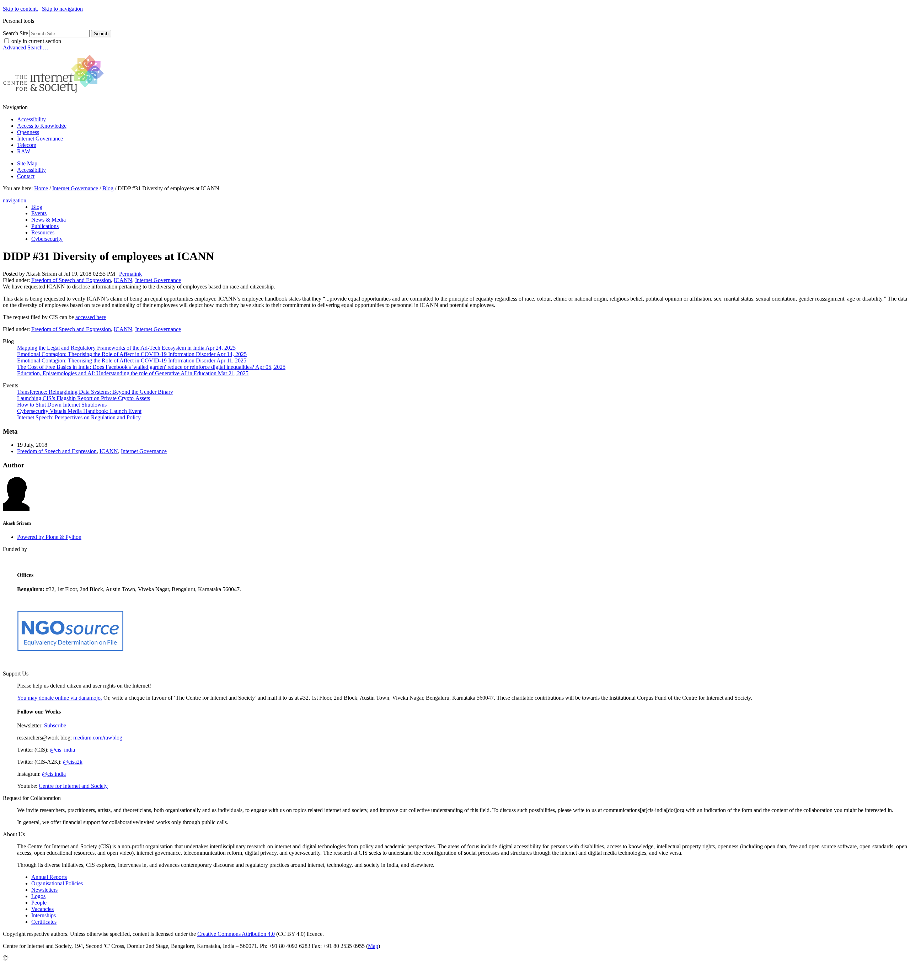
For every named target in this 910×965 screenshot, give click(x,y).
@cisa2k (72, 762)
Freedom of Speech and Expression (71, 280)
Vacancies (42, 909)
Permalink (130, 274)
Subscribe (55, 725)
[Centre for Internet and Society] (55, 95)
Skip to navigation (62, 9)
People (39, 903)
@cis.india (54, 774)
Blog (107, 188)
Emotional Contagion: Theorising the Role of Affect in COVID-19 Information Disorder (132, 354)
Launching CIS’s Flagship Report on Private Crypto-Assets (83, 398)
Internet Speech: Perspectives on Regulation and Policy (79, 417)
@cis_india (62, 750)
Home (41, 188)
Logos (38, 896)
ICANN (123, 280)
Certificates (44, 922)
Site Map (27, 163)
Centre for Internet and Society (73, 786)
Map (373, 946)
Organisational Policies (57, 883)
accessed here (90, 317)
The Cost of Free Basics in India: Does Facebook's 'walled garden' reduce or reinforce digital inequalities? (151, 367)
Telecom (26, 145)
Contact (25, 176)
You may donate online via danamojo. (59, 698)
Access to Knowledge (41, 126)
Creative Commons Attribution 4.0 (236, 934)
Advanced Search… (25, 47)
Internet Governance (40, 139)
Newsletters (44, 890)
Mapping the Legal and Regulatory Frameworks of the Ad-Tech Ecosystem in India (126, 348)
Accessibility (31, 119)
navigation (14, 200)
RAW (23, 151)
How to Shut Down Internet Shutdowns (62, 405)
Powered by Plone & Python (49, 537)
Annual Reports (49, 877)
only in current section (36, 41)
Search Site (15, 33)
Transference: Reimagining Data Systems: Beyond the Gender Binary (95, 392)
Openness (28, 132)
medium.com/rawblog (97, 738)
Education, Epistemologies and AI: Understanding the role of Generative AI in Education (132, 373)
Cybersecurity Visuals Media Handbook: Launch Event (79, 411)
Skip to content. (20, 9)
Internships (43, 915)
